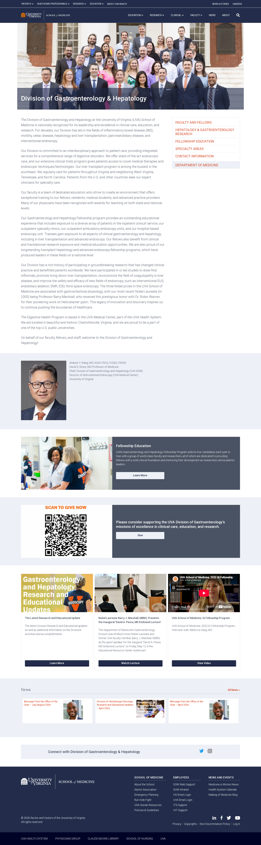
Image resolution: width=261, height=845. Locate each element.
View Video (204, 663)
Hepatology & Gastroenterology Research (204, 132)
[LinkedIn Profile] (214, 818)
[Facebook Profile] (221, 818)
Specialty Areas (189, 149)
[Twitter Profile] (229, 818)
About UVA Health (117, 4)
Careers (237, 4)
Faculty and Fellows (193, 122)
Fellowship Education (194, 141)
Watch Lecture (130, 663)
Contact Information (194, 156)
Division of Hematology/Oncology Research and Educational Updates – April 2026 (115, 705)
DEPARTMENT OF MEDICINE (196, 165)
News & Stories (220, 4)
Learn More (140, 475)
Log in (236, 823)
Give (140, 535)
